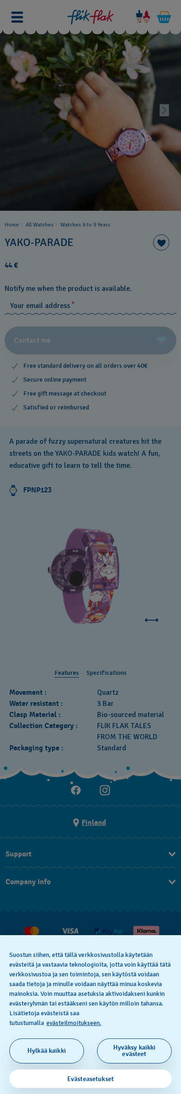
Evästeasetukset (90, 1079)
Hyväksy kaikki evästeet (134, 1051)
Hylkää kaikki (46, 1051)
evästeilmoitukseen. (73, 1023)
